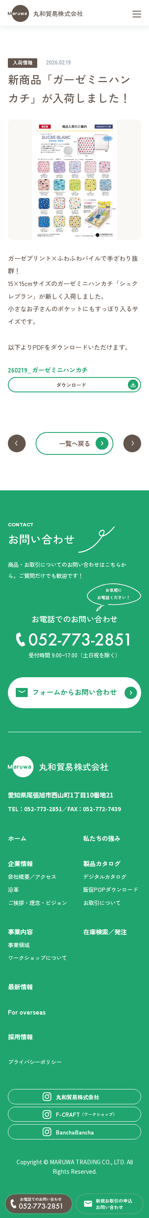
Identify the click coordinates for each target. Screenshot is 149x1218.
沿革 (13, 889)
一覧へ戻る (74, 443)
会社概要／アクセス (32, 876)
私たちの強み (101, 838)
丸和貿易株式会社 (57, 13)
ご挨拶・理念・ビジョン (37, 902)
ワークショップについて (37, 957)
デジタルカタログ (104, 876)
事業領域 (18, 945)
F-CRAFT (86, 1114)
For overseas (27, 1011)
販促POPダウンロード (110, 889)
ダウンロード (71, 385)
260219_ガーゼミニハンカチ (48, 369)
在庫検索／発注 (105, 931)
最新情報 (20, 986)
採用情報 (20, 1036)
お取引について (102, 902)
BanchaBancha (75, 1132)
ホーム (17, 838)
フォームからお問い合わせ (74, 692)
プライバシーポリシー (35, 1062)
